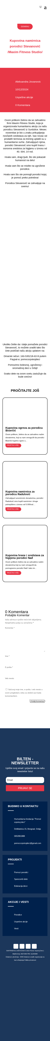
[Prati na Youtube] (34, 946)
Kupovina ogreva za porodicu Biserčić (24, 429)
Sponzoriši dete (21, 879)
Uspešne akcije (24, 97)
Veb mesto (9, 678)
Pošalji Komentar (37, 701)
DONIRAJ (25, 26)
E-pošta (9, 667)
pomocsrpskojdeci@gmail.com (27, 843)
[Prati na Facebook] (15, 946)
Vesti (16, 928)
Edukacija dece (20, 886)
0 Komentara (22, 105)
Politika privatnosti (30, 960)
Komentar (10, 628)
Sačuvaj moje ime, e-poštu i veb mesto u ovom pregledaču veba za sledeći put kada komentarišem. (24, 692)
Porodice (18, 915)
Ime (7, 656)
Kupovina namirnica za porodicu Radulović (20, 493)
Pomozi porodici (21, 872)
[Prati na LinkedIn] (28, 946)
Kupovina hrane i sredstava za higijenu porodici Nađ (24, 556)
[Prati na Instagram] (22, 946)
